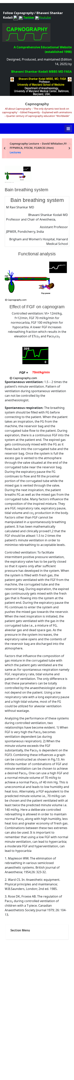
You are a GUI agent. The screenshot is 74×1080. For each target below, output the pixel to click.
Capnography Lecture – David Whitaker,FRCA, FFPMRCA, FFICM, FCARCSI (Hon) (41, 146)
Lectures (15, 152)
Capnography (37, 104)
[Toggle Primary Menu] (68, 128)
